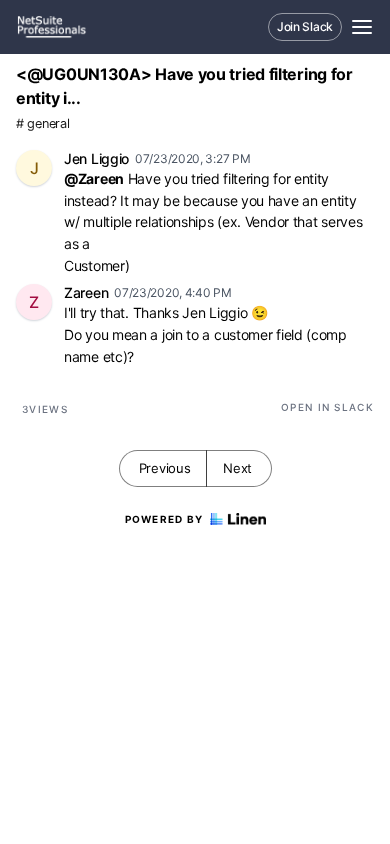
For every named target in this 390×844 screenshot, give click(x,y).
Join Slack (305, 26)
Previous (165, 468)
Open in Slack (327, 407)
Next (237, 468)
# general (42, 123)
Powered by (164, 519)
